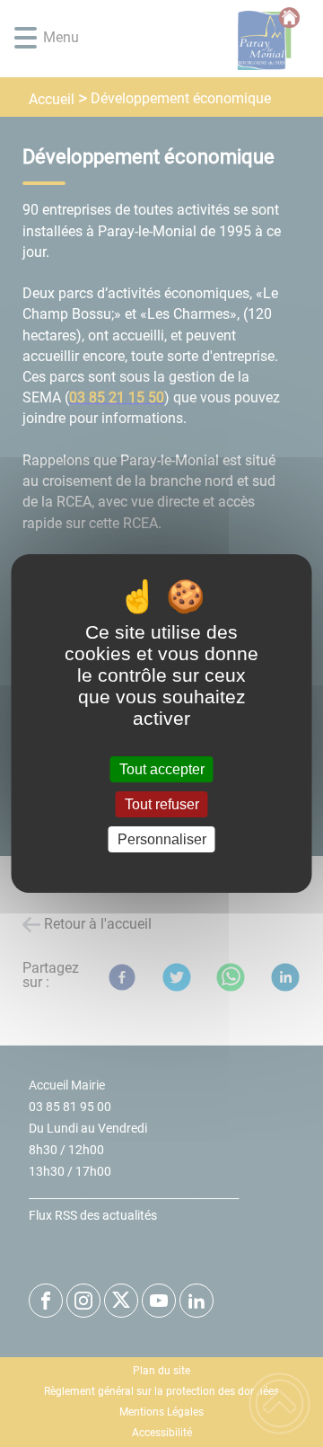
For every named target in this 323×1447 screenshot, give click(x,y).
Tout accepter (162, 769)
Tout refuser (162, 804)
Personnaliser (162, 839)
